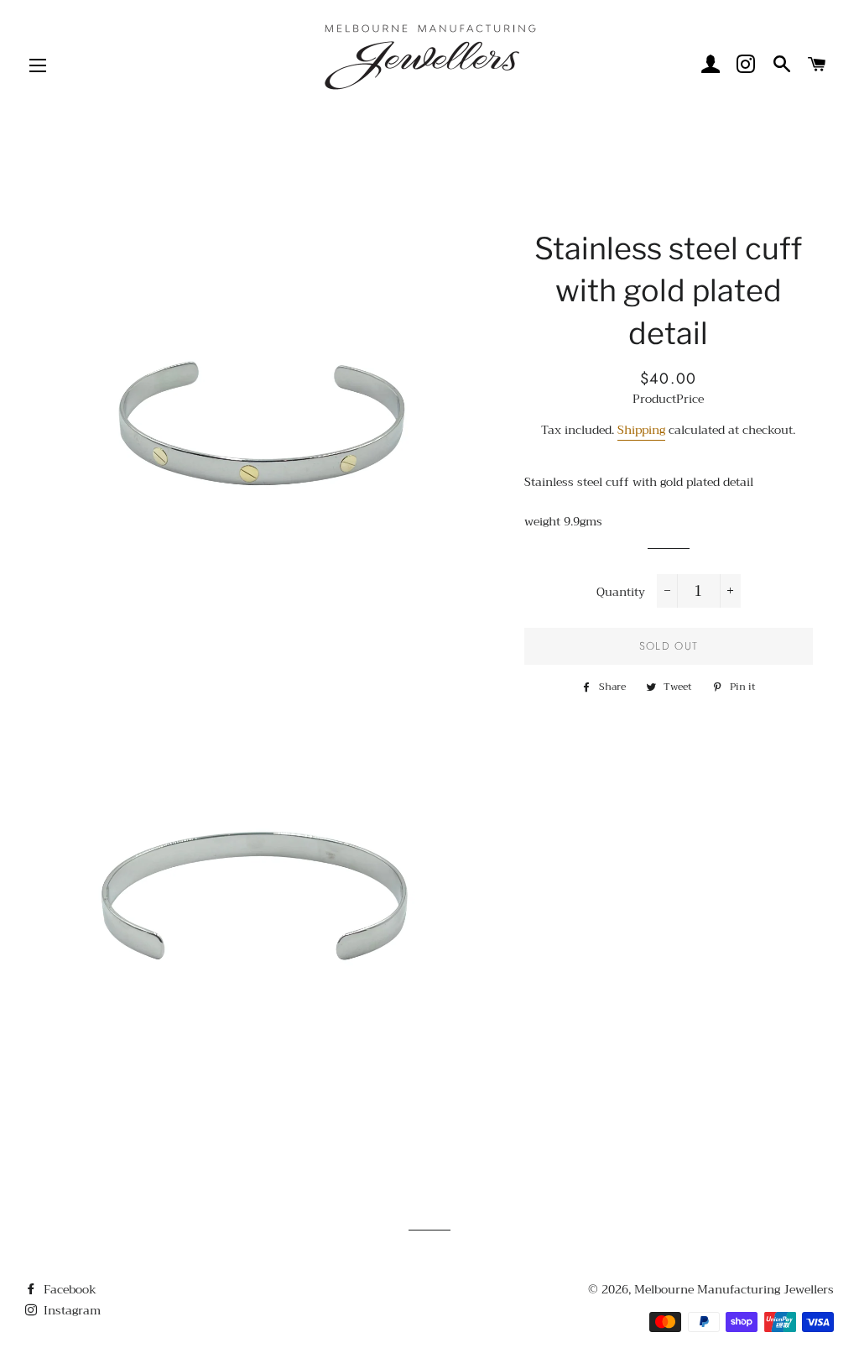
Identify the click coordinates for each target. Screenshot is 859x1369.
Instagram (70, 1310)
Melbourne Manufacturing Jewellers (734, 1289)
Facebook (68, 1289)
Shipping (641, 430)
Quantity (620, 592)
